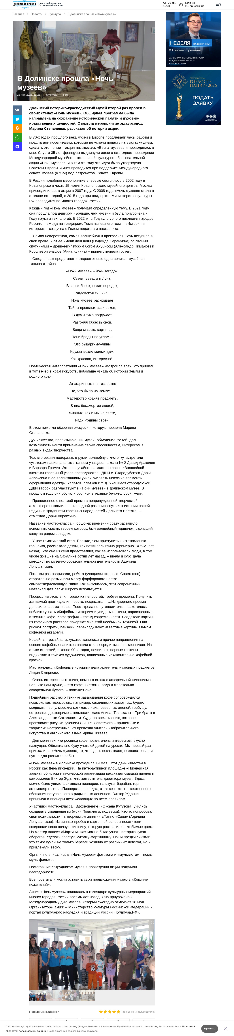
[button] (151, 955)
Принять (209, 1028)
